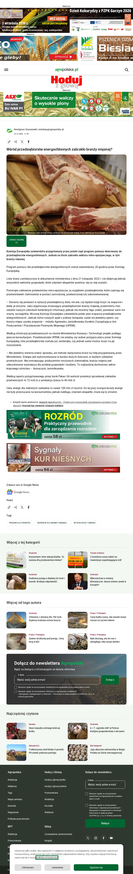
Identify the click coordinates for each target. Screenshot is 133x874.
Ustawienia (57, 867)
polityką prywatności (47, 857)
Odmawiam (28, 867)
